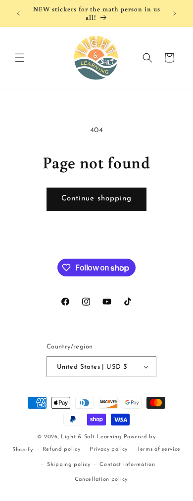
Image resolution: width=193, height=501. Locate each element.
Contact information (127, 464)
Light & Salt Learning (91, 437)
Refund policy (62, 449)
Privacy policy (109, 449)
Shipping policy (69, 464)
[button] (20, 58)
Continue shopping (96, 198)
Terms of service (159, 449)
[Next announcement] (175, 13)
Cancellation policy (101, 479)
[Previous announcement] (18, 13)
